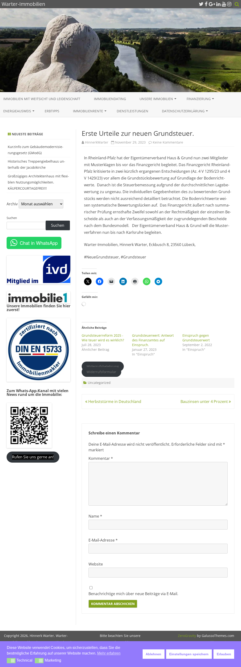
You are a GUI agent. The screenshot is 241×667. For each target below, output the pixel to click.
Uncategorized (99, 382)
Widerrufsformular (101, 372)
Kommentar (100, 458)
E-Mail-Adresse (103, 540)
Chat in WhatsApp (39, 242)
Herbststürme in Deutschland (114, 401)
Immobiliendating (110, 99)
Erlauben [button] (224, 654)
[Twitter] (201, 4)
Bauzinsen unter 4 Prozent (205, 401)
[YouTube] (224, 4)
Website (95, 564)
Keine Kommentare (168, 142)
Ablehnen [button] (153, 654)
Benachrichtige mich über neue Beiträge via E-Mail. (133, 593)
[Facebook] (206, 4)
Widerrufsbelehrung (103, 366)
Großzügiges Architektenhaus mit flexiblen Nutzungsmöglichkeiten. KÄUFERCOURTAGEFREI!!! (38, 182)
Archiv (12, 204)
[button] (11, 660)
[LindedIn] (218, 4)
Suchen (12, 218)
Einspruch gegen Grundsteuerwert (196, 337)
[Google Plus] (212, 4)
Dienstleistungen (132, 111)
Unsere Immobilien (156, 99)
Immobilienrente (88, 111)
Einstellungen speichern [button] (189, 654)
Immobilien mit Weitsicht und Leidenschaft (41, 99)
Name (95, 516)
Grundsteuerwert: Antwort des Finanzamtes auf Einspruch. (153, 340)
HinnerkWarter (96, 142)
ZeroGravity (187, 635)
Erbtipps (52, 111)
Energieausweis (17, 111)
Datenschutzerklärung (183, 111)
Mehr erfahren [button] (108, 653)
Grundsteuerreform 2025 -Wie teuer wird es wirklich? (103, 337)
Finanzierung (199, 99)
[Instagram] (229, 4)
